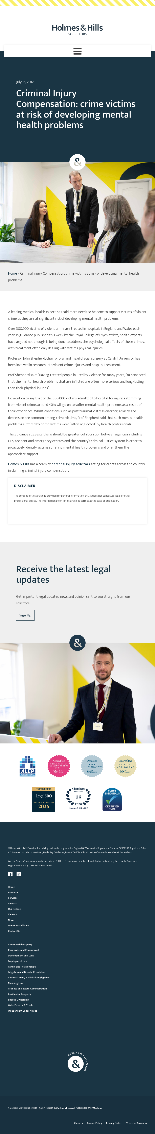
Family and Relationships (22, 966)
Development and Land (21, 955)
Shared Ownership (18, 1000)
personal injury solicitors (70, 464)
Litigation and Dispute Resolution (26, 972)
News (11, 920)
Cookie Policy (94, 1123)
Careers (12, 914)
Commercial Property (20, 944)
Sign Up (25, 615)
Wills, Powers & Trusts (20, 1005)
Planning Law (15, 983)
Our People (14, 909)
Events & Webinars (18, 925)
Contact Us (14, 931)
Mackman (98, 1108)
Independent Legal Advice (22, 1011)
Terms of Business (136, 1123)
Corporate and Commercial (23, 950)
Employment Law (17, 961)
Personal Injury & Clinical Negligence (28, 977)
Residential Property (19, 994)
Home (12, 274)
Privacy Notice (114, 1123)
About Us (13, 892)
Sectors (12, 903)
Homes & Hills (18, 464)
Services (13, 898)
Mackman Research (65, 1108)
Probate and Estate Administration (27, 988)
